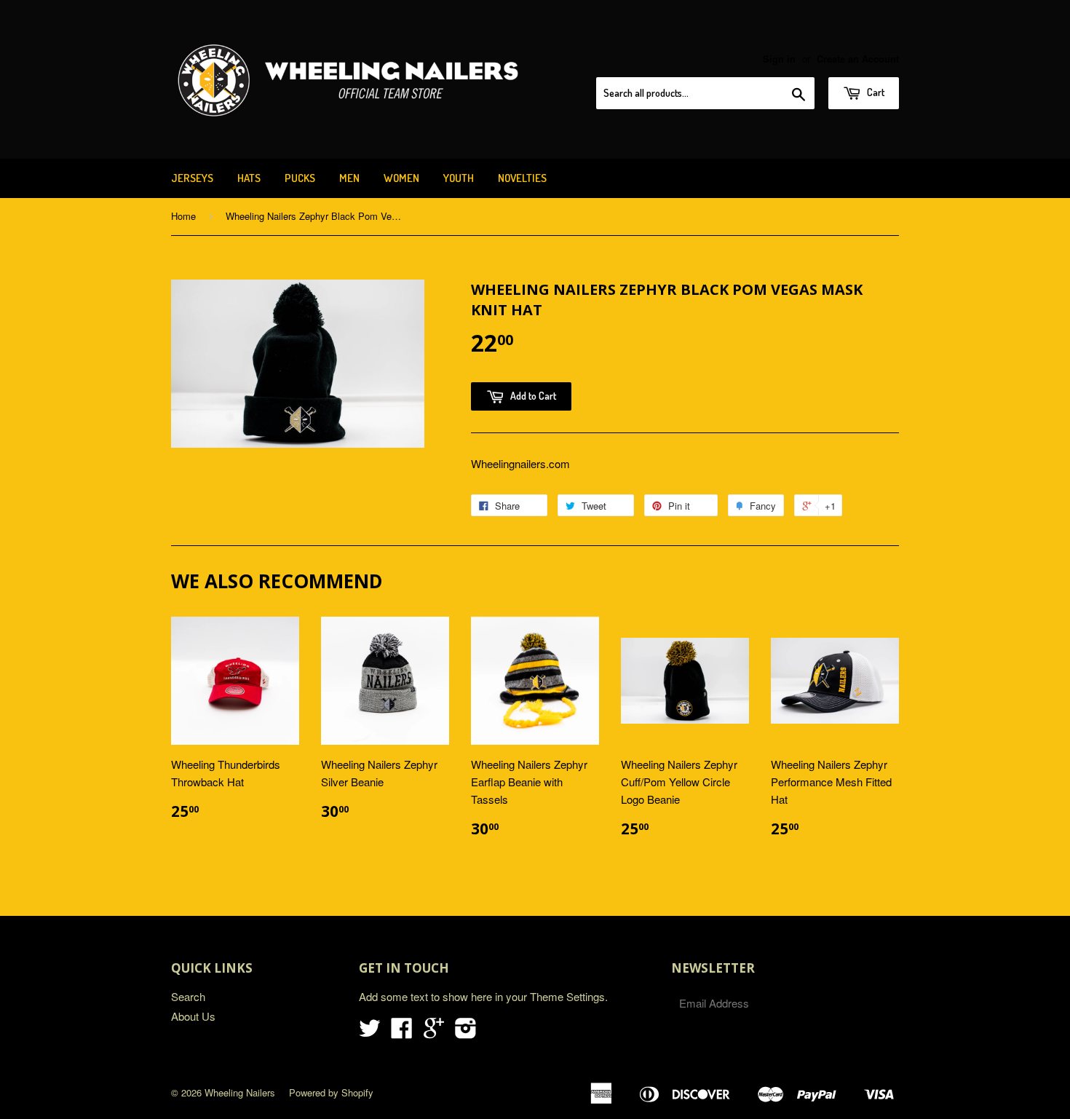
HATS (249, 178)
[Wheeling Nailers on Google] (434, 1032)
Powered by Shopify (331, 1092)
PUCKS (300, 178)
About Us (193, 1016)
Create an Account (858, 59)
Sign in (779, 59)
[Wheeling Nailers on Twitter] (370, 1032)
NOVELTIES (522, 178)
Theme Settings (567, 996)
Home (183, 216)
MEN (349, 178)
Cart (874, 92)
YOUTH (458, 178)
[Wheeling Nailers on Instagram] (466, 1032)
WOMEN (401, 178)
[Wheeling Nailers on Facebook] (402, 1032)
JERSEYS (192, 178)
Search (188, 996)
